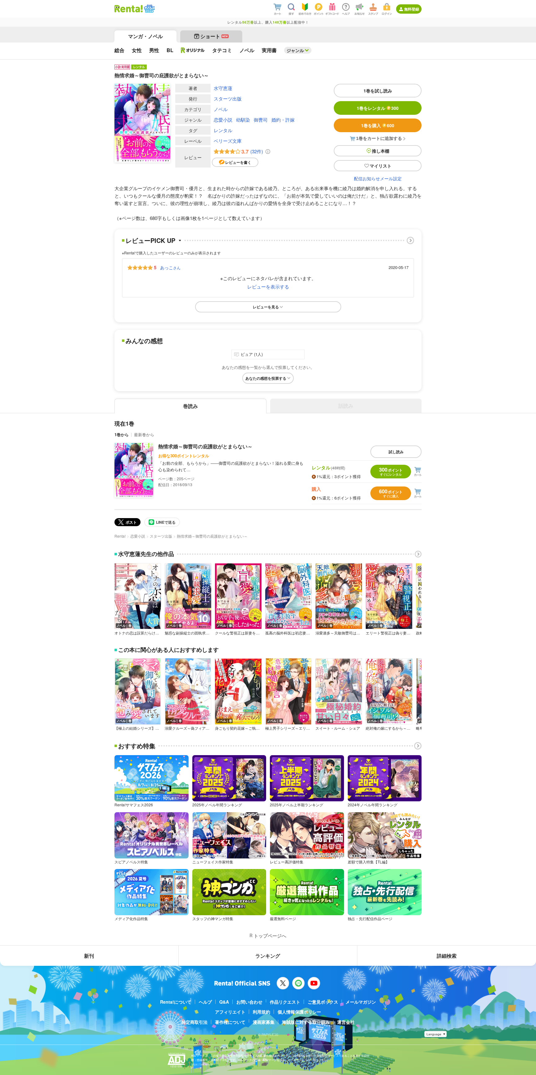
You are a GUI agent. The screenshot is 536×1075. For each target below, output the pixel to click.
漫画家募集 (264, 1022)
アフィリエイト (230, 1012)
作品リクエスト (285, 1002)
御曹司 (261, 119)
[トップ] (128, 8)
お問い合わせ (249, 1002)
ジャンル (295, 50)
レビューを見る (266, 307)
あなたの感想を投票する (265, 378)
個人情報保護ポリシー (299, 1012)
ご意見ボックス (323, 1002)
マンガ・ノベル (145, 36)
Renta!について (175, 1002)
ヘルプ (205, 1002)
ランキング (267, 955)
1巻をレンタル (378, 108)
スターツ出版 (228, 98)
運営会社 (346, 1022)
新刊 (89, 955)
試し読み (396, 452)
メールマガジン (361, 1002)
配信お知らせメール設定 (378, 178)
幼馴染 (243, 119)
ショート (214, 36)
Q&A (224, 1002)
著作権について (230, 1022)
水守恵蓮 (223, 88)
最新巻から (144, 434)
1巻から (121, 434)
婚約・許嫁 (283, 119)
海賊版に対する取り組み (306, 1022)
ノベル (221, 109)
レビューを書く (238, 162)
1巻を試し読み (378, 90)
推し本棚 (380, 151)
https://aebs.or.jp (202, 1064)
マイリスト (380, 166)
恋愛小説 (223, 119)
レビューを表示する (268, 286)
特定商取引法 (194, 1022)
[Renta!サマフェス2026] (149, 9)
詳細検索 (447, 955)
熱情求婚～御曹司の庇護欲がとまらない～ (205, 446)
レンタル (223, 130)
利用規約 (261, 1012)
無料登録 (411, 9)
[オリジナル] (193, 50)
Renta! (120, 536)
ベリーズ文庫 (228, 140)
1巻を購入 (377, 125)
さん (170, 267)
